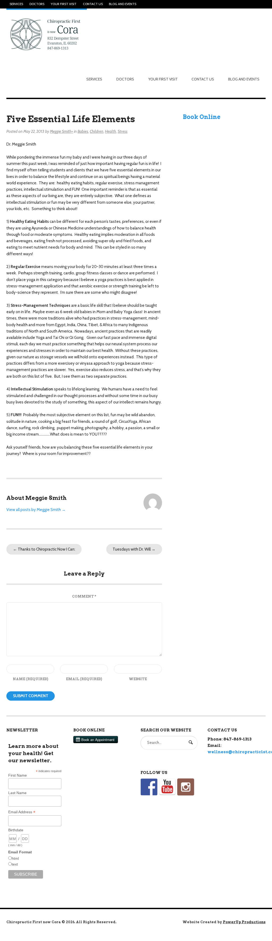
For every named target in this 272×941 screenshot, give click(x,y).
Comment (84, 596)
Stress (123, 131)
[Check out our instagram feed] (185, 786)
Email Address (21, 812)
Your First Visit (63, 4)
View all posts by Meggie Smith (36, 509)
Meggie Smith (60, 131)
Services (16, 4)
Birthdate (15, 830)
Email (84, 679)
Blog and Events (122, 4)
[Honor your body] (46, 33)
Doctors (36, 4)
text (15, 864)
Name (30, 679)
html (15, 858)
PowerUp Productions (244, 922)
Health (110, 131)
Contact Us (93, 4)
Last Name (17, 793)
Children (96, 131)
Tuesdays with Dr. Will (134, 549)
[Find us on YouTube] (167, 786)
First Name (17, 775)
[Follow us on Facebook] (149, 786)
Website (138, 679)
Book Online (201, 116)
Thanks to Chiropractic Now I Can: (44, 549)
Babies (83, 131)
